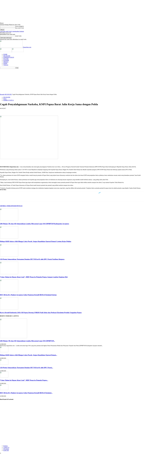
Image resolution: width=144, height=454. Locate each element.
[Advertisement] (72, 81)
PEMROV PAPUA (8, 100)
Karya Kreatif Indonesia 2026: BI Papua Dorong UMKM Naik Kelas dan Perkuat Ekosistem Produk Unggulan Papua (41, 312)
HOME (5, 54)
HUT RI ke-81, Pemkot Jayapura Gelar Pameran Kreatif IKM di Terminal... (26, 393)
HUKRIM (6, 60)
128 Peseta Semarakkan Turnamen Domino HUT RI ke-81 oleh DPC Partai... (26, 367)
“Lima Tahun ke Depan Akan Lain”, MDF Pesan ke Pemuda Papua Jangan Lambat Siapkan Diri (34, 277)
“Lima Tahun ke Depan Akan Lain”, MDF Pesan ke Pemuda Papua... (24, 380)
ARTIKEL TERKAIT (6, 206)
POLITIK (6, 59)
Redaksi (5, 446)
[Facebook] (3, 111)
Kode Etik (6, 450)
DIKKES (5, 62)
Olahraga (5, 65)
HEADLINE (6, 56)
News (4, 98)
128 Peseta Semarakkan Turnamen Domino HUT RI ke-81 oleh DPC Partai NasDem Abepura (32, 259)
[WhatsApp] (21, 111)
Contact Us (6, 447)
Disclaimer (6, 449)
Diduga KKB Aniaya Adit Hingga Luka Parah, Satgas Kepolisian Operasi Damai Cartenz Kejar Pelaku (35, 241)
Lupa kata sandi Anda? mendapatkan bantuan (12, 31)
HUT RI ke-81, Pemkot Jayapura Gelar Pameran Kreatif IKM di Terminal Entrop (28, 295)
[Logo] (6, 51)
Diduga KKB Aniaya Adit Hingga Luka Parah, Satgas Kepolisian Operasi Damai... (28, 355)
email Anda (18, 36)
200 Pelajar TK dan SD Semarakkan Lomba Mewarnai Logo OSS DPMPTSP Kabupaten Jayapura (34, 224)
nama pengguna (19, 26)
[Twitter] (9, 111)
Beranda (2, 94)
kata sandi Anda (19, 28)
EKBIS (5, 63)
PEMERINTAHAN (8, 57)
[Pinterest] (15, 111)
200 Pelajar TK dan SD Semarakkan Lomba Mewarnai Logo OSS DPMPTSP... (27, 341)
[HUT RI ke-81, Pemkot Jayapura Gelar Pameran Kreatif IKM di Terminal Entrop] (9, 291)
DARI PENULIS (17, 206)
